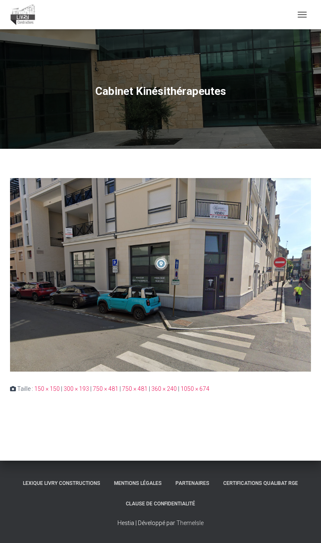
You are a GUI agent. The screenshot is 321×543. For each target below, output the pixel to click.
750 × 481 (105, 388)
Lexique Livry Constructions (61, 483)
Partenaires (192, 483)
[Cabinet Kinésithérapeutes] (160, 274)
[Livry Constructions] (26, 14)
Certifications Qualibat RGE (260, 483)
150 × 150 (47, 388)
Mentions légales (138, 483)
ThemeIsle (190, 523)
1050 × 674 (195, 388)
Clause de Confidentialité (160, 504)
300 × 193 (76, 388)
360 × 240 (164, 388)
